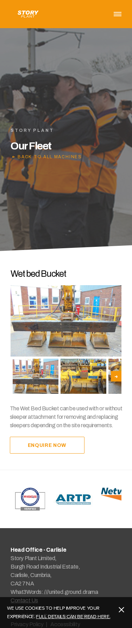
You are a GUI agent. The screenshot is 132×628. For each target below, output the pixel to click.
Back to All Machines (50, 156)
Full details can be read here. (73, 616)
